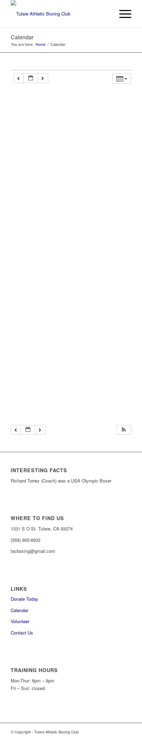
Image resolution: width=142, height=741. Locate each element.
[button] (124, 430)
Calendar (22, 37)
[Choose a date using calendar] (30, 78)
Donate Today (24, 599)
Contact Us (22, 632)
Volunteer (20, 621)
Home (40, 44)
